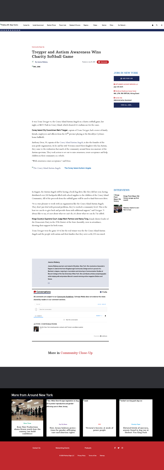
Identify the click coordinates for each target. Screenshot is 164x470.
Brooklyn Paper (136, 424)
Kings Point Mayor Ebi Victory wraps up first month (131, 198)
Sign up (104, 304)
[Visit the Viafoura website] (103, 336)
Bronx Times (27, 423)
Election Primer (51, 25)
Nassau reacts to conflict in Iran (131, 209)
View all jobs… (126, 105)
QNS (99, 424)
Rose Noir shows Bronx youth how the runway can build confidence (27, 430)
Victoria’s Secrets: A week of (99, 429)
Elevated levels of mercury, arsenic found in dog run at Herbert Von (136, 430)
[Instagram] (123, 448)
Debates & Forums (75, 25)
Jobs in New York (126, 72)
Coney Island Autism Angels (71, 142)
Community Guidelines (65, 297)
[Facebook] (115, 448)
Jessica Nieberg (42, 62)
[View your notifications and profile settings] (152, 25)
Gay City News (63, 424)
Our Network (121, 25)
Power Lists (62, 25)
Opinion (104, 25)
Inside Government (38, 25)
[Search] (157, 25)
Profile (104, 292)
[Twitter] (119, 448)
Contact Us (26, 25)
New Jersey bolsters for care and (63, 430)
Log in (99, 304)
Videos (95, 25)
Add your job (128, 78)
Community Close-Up (38, 47)
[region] (70, 319)
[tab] (38, 315)
